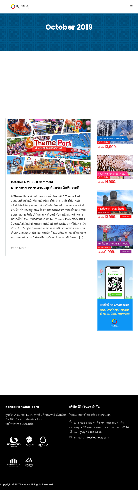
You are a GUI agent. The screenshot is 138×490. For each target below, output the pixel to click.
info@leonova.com (97, 437)
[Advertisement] (69, 85)
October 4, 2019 (22, 182)
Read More (18, 248)
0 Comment (44, 182)
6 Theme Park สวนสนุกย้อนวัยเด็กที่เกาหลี (45, 187)
